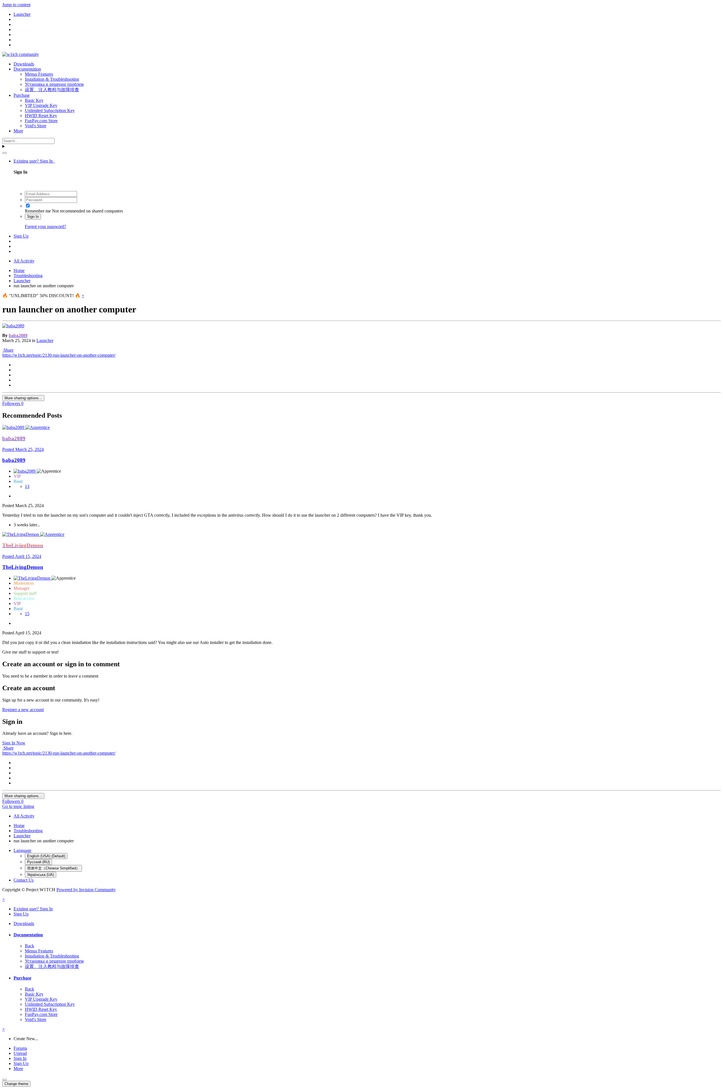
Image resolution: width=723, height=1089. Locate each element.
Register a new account (23, 709)
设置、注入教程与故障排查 (52, 89)
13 (27, 486)
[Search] (4, 153)
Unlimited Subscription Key (50, 110)
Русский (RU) (38, 862)
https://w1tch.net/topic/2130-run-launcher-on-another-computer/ (59, 355)
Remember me (38, 211)
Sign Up (21, 236)
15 (27, 613)
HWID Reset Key (41, 115)
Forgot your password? (45, 226)
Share (8, 350)
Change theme (16, 1084)
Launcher (44, 340)
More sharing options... (23, 398)
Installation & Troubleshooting (52, 79)
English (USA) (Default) (46, 856)
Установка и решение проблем (54, 84)
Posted (23, 449)
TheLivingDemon (22, 567)
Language (22, 850)
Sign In (33, 216)
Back (29, 945)
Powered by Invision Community (86, 889)
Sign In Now (13, 742)
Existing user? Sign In (34, 161)
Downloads (24, 64)
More (18, 130)
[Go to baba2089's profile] (13, 325)
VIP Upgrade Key (41, 105)
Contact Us (24, 880)
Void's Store (35, 125)
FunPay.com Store (41, 120)
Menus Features (39, 74)
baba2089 (13, 460)
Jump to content (16, 4)
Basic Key (34, 100)
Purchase (22, 95)
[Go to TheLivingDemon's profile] (21, 534)
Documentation (27, 69)
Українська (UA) (40, 875)
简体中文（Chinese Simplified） (53, 868)
